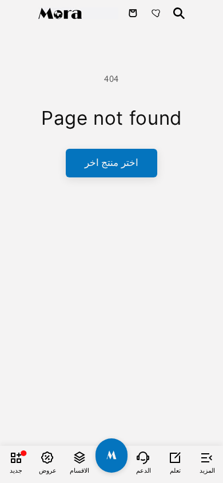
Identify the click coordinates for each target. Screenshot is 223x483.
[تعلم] (176, 457)
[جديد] (16, 457)
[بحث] (179, 13)
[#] (111, 455)
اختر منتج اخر (111, 162)
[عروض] (48, 457)
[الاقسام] (79, 457)
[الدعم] (144, 457)
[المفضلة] (157, 13)
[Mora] (78, 13)
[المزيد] (207, 457)
